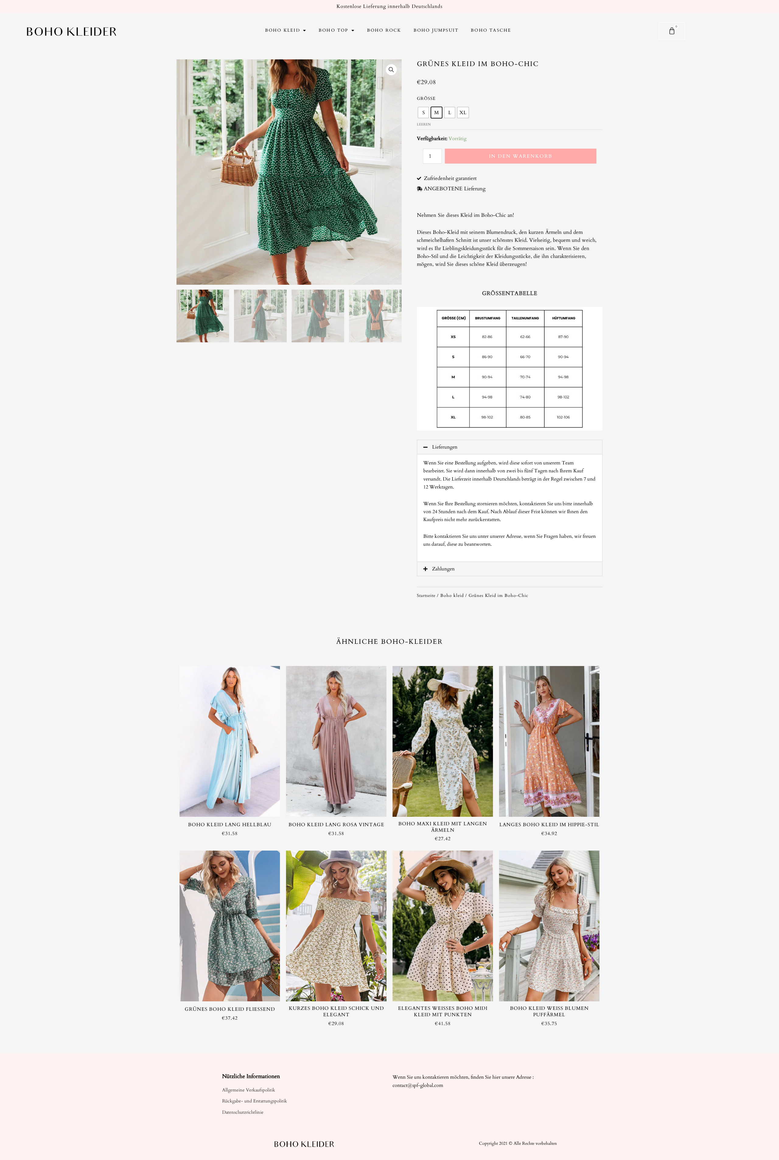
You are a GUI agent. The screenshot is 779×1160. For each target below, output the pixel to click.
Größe (426, 98)
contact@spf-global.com (418, 1085)
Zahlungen (443, 569)
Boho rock (384, 30)
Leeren (424, 124)
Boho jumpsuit (436, 30)
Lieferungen (444, 447)
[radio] (423, 112)
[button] (509, 447)
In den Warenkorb (520, 156)
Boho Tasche (491, 30)
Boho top (333, 30)
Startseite (426, 595)
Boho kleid (282, 30)
